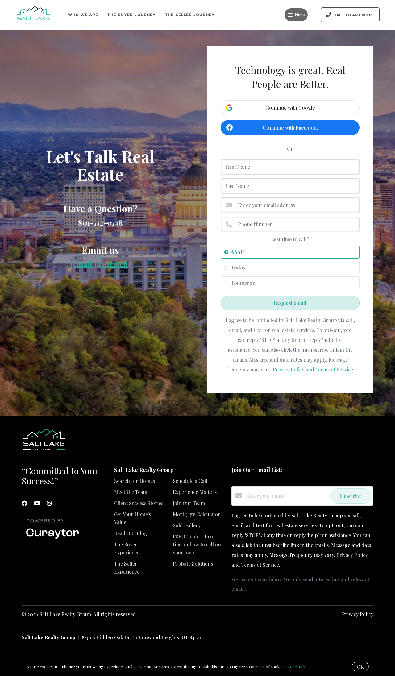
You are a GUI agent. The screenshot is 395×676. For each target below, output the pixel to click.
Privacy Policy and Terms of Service (313, 369)
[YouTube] (37, 503)
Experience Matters (195, 492)
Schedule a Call (190, 481)
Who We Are (83, 15)
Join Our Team (189, 503)
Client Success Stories (138, 503)
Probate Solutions (193, 563)
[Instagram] (49, 503)
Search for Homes (134, 481)
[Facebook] (24, 503)
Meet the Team (130, 492)
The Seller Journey (190, 15)
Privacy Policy (357, 614)
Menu (300, 15)
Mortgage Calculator (196, 514)
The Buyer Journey (131, 15)
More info (295, 666)
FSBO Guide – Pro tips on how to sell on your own (197, 544)
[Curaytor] (52, 539)
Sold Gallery (187, 525)
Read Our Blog (130, 533)
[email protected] (100, 264)
